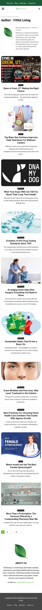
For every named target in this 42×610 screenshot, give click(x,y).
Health (20, 461)
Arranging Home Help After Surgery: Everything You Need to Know (21, 292)
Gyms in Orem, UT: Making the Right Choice (21, 89)
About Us (10, 3)
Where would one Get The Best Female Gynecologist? (21, 466)
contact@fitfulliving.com (25, 582)
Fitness (21, 85)
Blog (16, 3)
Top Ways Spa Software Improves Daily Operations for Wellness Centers (21, 140)
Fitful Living (15, 16)
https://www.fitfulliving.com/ (23, 27)
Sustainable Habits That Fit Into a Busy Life (21, 343)
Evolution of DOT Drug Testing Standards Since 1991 (21, 242)
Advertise (23, 3)
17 (16, 532)
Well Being (20, 188)
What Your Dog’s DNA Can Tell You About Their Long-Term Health (21, 193)
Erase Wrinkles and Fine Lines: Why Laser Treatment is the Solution (21, 392)
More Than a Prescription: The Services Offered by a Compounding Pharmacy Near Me (21, 516)
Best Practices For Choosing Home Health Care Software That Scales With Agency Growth (21, 416)
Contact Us (31, 3)
